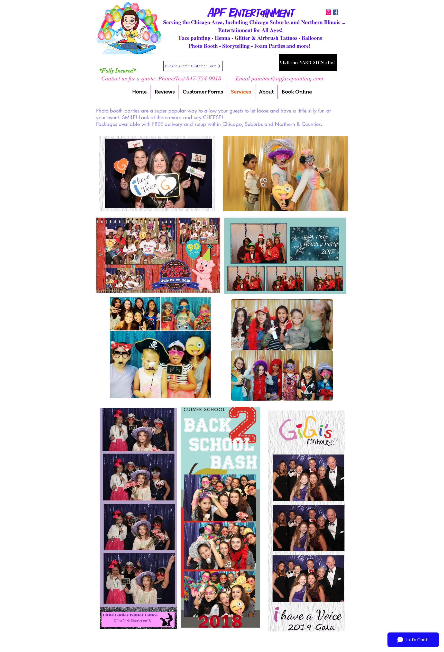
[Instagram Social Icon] (328, 12)
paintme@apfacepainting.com (287, 78)
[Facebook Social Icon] (335, 12)
